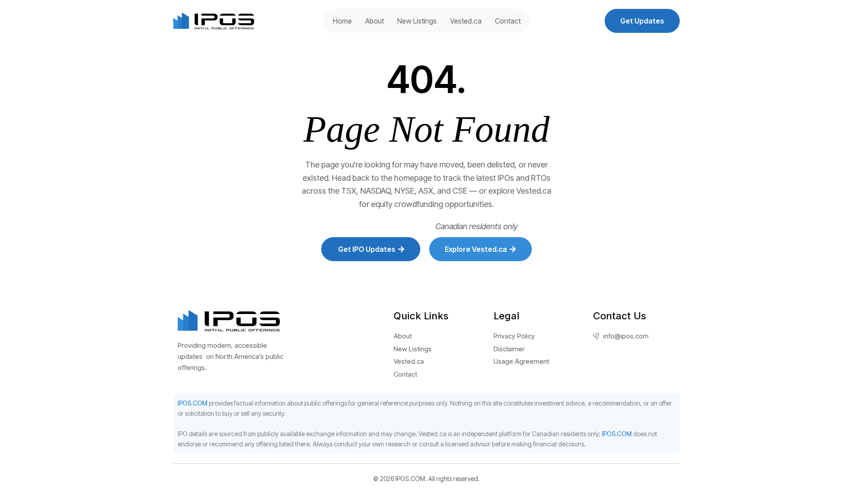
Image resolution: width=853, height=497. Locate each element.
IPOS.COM (192, 403)
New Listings (417, 20)
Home (342, 20)
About (374, 20)
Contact (508, 20)
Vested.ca (466, 20)
